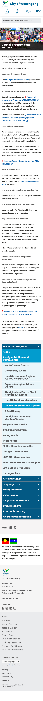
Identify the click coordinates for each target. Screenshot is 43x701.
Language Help (11, 484)
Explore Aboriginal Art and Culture (19, 385)
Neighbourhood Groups (16, 500)
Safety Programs (12, 489)
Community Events (15, 370)
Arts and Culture (12, 478)
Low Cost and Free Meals (16, 467)
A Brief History (12, 411)
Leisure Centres (9, 624)
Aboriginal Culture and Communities (19, 21)
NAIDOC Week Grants (17, 365)
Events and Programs (15, 346)
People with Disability (15, 424)
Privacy (5, 670)
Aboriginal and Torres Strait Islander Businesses (20, 393)
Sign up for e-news (10, 598)
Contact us (7, 583)
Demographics (11, 473)
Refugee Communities (15, 451)
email (20, 327)
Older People (10, 440)
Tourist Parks (8, 635)
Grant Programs (12, 505)
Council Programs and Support (22, 405)
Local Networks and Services (21, 400)
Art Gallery (7, 631)
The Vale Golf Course (12, 646)
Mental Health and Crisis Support (21, 462)
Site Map (5, 680)
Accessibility (7, 677)
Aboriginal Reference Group (17, 79)
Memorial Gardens (11, 638)
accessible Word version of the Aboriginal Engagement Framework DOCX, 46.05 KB (21, 117)
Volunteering (10, 495)
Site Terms (6, 673)
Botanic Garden (9, 628)
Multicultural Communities (18, 446)
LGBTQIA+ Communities (16, 457)
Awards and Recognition (17, 516)
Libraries (6, 620)
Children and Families (15, 429)
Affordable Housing (14, 511)
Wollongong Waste (11, 642)
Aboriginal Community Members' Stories (18, 418)
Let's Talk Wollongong (12, 649)
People (7, 351)
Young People (10, 435)
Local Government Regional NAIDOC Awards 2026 (20, 377)
